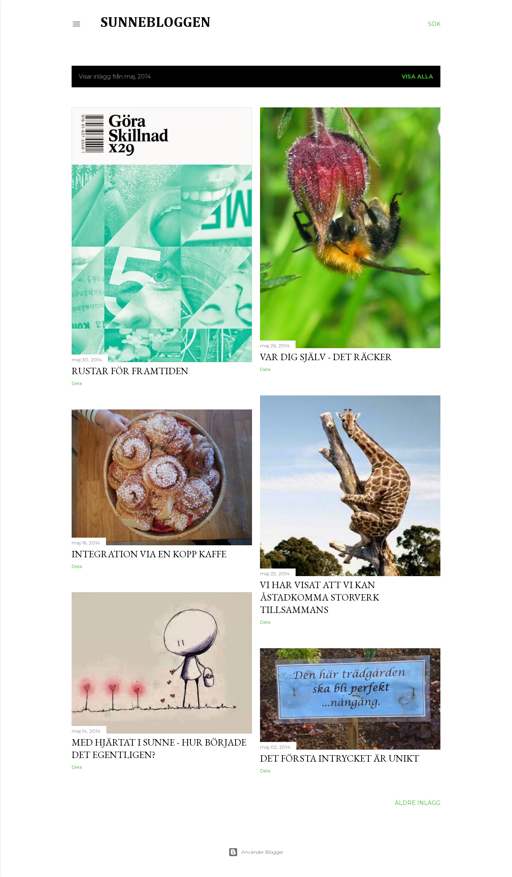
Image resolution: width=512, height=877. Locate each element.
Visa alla (417, 76)
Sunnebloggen (155, 23)
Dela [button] (77, 383)
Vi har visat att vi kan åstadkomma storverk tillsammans (319, 597)
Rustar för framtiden (130, 371)
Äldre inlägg (417, 802)
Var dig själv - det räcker (326, 357)
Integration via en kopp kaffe (149, 554)
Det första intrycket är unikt (339, 758)
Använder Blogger (262, 852)
